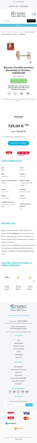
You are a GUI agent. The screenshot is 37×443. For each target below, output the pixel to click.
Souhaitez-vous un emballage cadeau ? (13, 137)
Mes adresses (18, 375)
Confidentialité (19, 354)
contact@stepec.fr (21, 326)
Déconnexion (18, 384)
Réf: (14, 76)
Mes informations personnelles (18, 378)
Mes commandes (18, 366)
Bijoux (8, 32)
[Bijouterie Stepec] (18, 14)
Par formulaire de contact (19, 328)
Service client (13, 6)
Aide (19, 340)
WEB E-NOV (18, 439)
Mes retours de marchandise (18, 369)
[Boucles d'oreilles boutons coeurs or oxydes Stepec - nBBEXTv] (7, 279)
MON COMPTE (24, 6)
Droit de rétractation (18, 349)
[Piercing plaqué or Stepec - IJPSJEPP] (18, 279)
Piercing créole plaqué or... (30, 287)
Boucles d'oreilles (18, 32)
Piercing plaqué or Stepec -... (18, 287)
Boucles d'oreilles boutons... (7, 287)
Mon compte (18, 362)
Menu (19, 25)
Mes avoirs (18, 372)
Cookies (19, 351)
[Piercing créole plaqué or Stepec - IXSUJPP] (29, 279)
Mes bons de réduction (18, 381)
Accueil (3, 32)
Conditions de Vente (18, 346)
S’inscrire (29, 405)
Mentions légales (18, 343)
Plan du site (19, 357)
